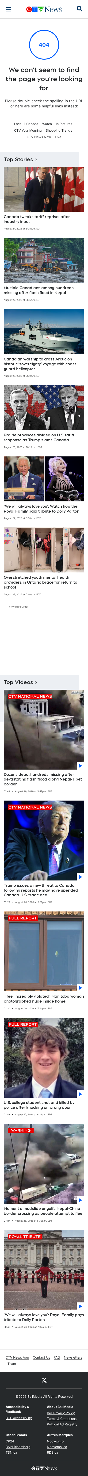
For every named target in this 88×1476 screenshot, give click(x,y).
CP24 (10, 1441)
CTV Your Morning (28, 130)
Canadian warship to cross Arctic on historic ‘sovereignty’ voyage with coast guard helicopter (40, 364)
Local (18, 124)
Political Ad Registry (62, 1424)
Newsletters (73, 1357)
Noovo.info (55, 1441)
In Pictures (64, 124)
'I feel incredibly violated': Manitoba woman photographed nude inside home (44, 998)
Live (58, 137)
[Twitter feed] (44, 1380)
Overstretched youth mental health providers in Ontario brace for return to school (40, 582)
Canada (32, 124)
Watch (47, 124)
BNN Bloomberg (18, 1447)
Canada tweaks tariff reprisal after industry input (37, 219)
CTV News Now (39, 137)
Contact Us (41, 1357)
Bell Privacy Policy (61, 1413)
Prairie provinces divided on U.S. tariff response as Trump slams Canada (39, 437)
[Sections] (8, 9)
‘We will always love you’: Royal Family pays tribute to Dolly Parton (44, 1317)
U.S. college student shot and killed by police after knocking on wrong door (39, 1105)
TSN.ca (11, 1452)
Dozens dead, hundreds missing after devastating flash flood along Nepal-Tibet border (43, 779)
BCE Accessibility (19, 1418)
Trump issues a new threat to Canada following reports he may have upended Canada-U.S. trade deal (41, 890)
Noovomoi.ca (57, 1447)
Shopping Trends (59, 130)
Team (12, 1364)
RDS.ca (52, 1452)
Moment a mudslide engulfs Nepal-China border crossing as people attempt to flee (43, 1211)
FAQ (57, 1357)
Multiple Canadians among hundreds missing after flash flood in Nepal (39, 290)
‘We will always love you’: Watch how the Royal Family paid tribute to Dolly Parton (41, 509)
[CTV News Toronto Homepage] (44, 9)
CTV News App (17, 1357)
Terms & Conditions (62, 1419)
